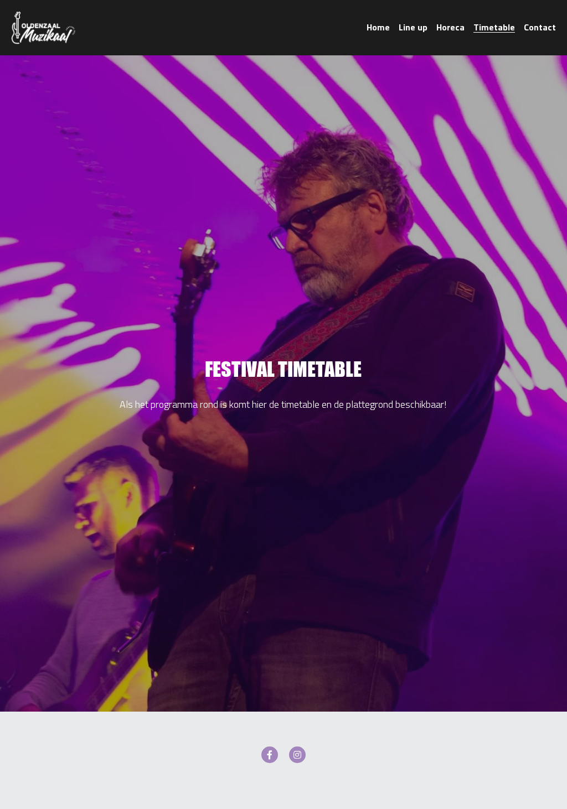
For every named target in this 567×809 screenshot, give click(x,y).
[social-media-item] (269, 754)
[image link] (43, 27)
